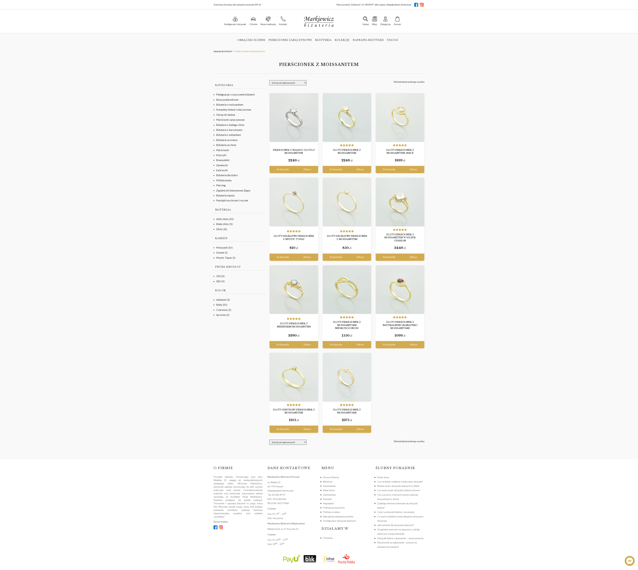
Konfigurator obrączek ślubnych (339, 520)
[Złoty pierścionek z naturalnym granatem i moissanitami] (400, 289)
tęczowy (221, 314)
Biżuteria (323, 40)
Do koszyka (283, 169)
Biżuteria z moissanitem (229, 104)
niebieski (221, 299)
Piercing (221, 185)
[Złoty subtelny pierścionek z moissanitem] (293, 377)
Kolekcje (342, 40)
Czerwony (222, 309)
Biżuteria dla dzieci (227, 175)
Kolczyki (221, 155)
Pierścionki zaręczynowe (290, 40)
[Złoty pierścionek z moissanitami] (347, 377)
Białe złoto (222, 223)
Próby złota (383, 477)
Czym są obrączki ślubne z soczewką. (396, 512)
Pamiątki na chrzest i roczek (232, 200)
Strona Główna (331, 477)
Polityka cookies (331, 512)
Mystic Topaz (224, 257)
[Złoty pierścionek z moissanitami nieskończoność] (347, 289)
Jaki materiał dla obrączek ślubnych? (395, 525)
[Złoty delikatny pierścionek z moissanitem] (347, 202)
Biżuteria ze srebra (227, 139)
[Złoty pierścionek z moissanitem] (347, 117)
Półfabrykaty (224, 180)
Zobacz (307, 169)
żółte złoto (222, 218)
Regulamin (328, 503)
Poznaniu (328, 537)
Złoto (219, 229)
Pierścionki (222, 150)
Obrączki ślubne (251, 40)
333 (218, 276)
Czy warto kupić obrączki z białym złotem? (398, 490)
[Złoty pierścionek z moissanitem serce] (400, 117)
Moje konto (329, 490)
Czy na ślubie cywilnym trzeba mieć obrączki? (400, 481)
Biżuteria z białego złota (230, 124)
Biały (219, 304)
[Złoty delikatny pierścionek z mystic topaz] (293, 202)
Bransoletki (222, 160)
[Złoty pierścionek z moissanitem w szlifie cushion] (400, 202)
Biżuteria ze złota (226, 144)
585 (218, 281)
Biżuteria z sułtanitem (228, 134)
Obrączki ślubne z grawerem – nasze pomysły (400, 538)
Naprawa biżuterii (368, 40)
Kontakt (327, 499)
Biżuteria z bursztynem (229, 129)
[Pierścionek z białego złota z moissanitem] (293, 117)
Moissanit (222, 247)
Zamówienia (329, 485)
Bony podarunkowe (227, 99)
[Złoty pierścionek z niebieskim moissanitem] (293, 289)
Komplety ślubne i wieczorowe (233, 109)
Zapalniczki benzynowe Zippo (233, 190)
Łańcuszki (222, 170)
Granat (220, 252)
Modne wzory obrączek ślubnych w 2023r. (398, 485)
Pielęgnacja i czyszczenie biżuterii (235, 94)
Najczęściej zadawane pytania (338, 516)
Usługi (392, 40)
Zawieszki (222, 165)
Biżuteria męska (225, 195)
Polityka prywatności (334, 507)
